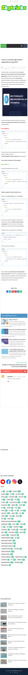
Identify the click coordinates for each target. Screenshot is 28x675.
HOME (3, 46)
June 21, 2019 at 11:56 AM (19, 376)
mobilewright (4, 524)
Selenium (3, 535)
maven (17, 516)
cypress (3, 502)
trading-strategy (19, 556)
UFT (12, 559)
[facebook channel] (8, 481)
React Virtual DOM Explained (17, 329)
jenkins (13, 513)
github (20, 505)
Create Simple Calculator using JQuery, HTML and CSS (17, 350)
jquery (3, 516)
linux (10, 516)
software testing (5, 548)
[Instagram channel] (14, 481)
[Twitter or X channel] (19, 481)
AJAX (7, 491)
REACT (8, 68)
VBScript (19, 559)
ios (9, 510)
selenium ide (13, 535)
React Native (13, 68)
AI (1, 491)
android (15, 491)
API (10, 494)
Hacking (9, 507)
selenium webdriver (6, 537)
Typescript (4, 559)
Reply (8, 381)
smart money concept (6, 540)
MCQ (2, 518)
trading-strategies (6, 556)
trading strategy (5, 554)
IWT (15, 510)
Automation (12, 496)
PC (2, 526)
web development (21, 68)
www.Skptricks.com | (16, 670)
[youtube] (10, 1)
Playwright (16, 526)
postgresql (4, 529)
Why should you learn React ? (17, 339)
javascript (4, 513)
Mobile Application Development (9, 521)
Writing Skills (4, 565)
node (21, 524)
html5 (2, 510)
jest (20, 513)
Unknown (10, 376)
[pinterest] (17, 1)
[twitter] (15, 1)
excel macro (4, 505)
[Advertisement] (14, 28)
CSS (15, 499)
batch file (21, 496)
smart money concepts (7, 543)
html (16, 507)
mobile (9, 518)
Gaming (13, 505)
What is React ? (13, 319)
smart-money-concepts (7, 546)
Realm (21, 532)
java (21, 510)
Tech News (16, 548)
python (21, 529)
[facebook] (13, 1)
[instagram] (15, 672)
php (8, 526)
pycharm (13, 529)
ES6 (22, 502)
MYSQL (14, 524)
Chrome (8, 499)
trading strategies (5, 551)
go (2, 507)
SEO (15, 537)
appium (3, 496)
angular (3, 494)
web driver (17, 562)
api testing (18, 494)
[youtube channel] (3, 481)
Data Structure (13, 502)
